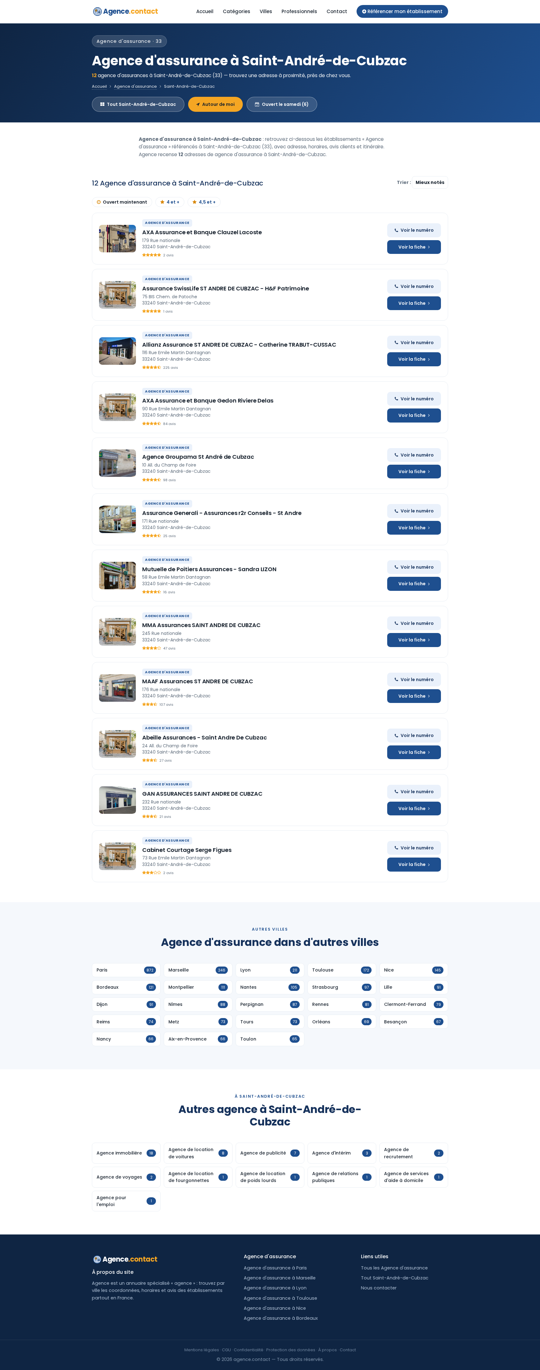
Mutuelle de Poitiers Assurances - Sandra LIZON (209, 569)
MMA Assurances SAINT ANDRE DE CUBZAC (201, 625)
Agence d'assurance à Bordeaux (281, 1318)
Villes (266, 11)
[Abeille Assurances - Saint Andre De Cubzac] (117, 744)
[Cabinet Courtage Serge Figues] (117, 856)
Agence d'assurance (135, 86)
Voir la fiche (412, 247)
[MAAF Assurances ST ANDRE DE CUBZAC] (117, 688)
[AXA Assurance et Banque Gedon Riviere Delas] (117, 407)
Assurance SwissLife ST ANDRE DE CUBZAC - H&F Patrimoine (225, 288)
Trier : (404, 182)
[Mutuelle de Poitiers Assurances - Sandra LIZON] (117, 575)
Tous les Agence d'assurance (394, 1268)
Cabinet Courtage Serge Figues (187, 850)
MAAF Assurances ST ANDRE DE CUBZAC (197, 681)
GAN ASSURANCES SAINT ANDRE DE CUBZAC (202, 794)
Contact (337, 11)
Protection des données (290, 1350)
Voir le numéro (417, 230)
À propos (327, 1350)
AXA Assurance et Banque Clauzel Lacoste (202, 232)
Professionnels (299, 11)
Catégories (236, 11)
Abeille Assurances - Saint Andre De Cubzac (204, 737)
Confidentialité (248, 1350)
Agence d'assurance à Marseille (280, 1278)
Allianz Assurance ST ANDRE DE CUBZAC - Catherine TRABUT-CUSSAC (239, 345)
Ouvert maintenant (125, 202)
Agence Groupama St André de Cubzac (198, 457)
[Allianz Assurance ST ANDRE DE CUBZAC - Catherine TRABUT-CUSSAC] (117, 351)
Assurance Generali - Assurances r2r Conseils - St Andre (222, 513)
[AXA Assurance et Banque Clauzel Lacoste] (117, 238)
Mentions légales (201, 1350)
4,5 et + (207, 202)
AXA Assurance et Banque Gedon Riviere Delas (207, 400)
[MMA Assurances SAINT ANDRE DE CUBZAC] (117, 631)
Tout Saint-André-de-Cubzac (141, 104)
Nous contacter (379, 1288)
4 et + (173, 202)
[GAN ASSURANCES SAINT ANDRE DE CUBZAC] (117, 800)
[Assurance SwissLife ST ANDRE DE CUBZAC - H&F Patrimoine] (117, 295)
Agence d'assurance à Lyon (275, 1288)
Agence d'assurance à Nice (275, 1308)
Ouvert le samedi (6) (285, 104)
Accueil (204, 11)
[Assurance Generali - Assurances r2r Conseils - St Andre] (117, 519)
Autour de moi (218, 104)
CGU (226, 1350)
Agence (130, 11)
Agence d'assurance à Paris (275, 1268)
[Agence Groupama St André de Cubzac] (117, 463)
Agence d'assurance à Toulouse (280, 1298)
